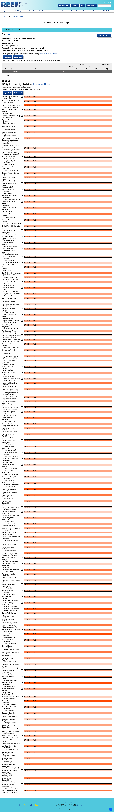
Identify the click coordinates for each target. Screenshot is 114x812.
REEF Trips (18, 11)
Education (60, 11)
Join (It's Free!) (64, 5)
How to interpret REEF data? (49, 54)
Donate (74, 5)
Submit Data (91, 5)
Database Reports (17, 17)
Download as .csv (104, 35)
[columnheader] (82, 64)
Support (74, 11)
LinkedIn (36, 806)
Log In (103, 2)
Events (95, 11)
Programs (4, 11)
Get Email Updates (68, 802)
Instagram (25, 806)
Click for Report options (13, 30)
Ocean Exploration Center (37, 11)
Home (4, 17)
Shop (82, 5)
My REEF (106, 11)
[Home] (14, 5)
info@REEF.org (79, 805)
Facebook (19, 806)
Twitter (31, 806)
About (85, 11)
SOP (9, 34)
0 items (110, 2)
